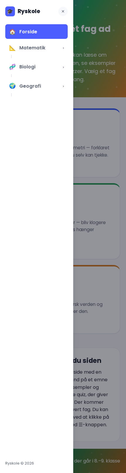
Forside (23, 31)
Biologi (22, 66)
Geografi (25, 85)
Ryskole (23, 11)
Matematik (27, 47)
